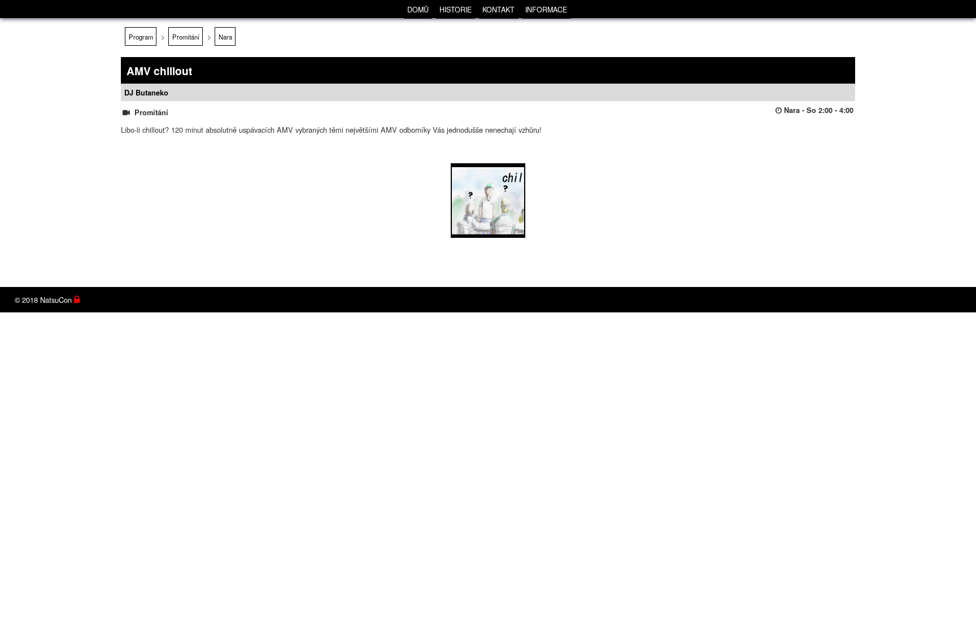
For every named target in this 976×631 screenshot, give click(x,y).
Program (141, 36)
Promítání (185, 36)
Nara (225, 36)
